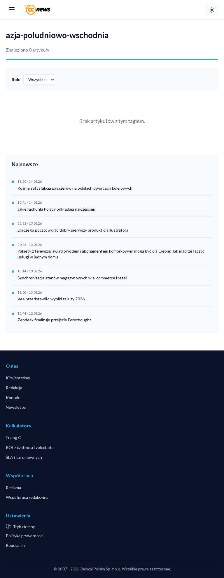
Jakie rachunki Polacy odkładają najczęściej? (57, 209)
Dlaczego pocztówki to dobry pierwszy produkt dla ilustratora (73, 230)
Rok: (16, 79)
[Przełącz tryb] (211, 10)
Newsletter (16, 407)
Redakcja (14, 387)
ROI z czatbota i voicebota (30, 447)
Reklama (13, 487)
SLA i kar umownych (24, 457)
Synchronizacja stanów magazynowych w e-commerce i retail (72, 277)
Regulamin (15, 545)
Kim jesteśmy (18, 377)
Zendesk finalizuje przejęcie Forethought (54, 319)
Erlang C (13, 437)
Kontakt (13, 397)
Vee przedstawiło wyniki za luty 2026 (51, 298)
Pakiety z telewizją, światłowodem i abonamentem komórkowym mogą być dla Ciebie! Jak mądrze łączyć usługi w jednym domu (111, 254)
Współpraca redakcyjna (27, 497)
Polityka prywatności (24, 535)
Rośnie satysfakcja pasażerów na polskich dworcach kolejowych (75, 188)
